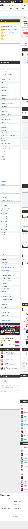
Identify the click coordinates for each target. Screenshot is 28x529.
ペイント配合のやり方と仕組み (7, 299)
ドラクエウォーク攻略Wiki (16, 506)
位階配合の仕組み (4, 127)
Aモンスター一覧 (4, 216)
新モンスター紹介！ (4, 304)
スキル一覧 (3, 234)
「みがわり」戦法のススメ (6, 270)
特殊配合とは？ (4, 130)
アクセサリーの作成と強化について (7, 280)
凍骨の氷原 (3, 178)
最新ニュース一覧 (4, 71)
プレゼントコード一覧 (5, 312)
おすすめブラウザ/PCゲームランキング (10, 373)
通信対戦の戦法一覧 (4, 262)
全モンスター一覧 (4, 205)
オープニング (3, 151)
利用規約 (13, 495)
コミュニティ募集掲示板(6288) (6, 93)
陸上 (24, 259)
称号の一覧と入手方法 (5, 288)
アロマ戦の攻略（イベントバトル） (10, 26)
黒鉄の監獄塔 (3, 181)
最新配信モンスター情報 (8, 35)
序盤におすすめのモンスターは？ (7, 103)
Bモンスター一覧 (4, 218)
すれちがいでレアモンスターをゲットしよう (9, 135)
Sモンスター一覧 (4, 213)
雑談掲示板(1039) (4, 87)
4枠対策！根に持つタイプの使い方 (7, 267)
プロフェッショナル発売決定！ (7, 74)
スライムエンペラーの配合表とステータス (11, 32)
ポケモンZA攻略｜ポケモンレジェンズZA (19, 499)
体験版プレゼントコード (5, 143)
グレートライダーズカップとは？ (7, 296)
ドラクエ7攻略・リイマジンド (17, 501)
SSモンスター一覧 (4, 210)
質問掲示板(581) (4, 90)
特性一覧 (2, 257)
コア (1, 186)
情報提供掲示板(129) (4, 95)
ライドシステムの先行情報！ (6, 302)
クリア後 (2, 192)
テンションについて (4, 111)
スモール (24, 266)
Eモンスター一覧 (4, 226)
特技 (11, 8)
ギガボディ (25, 269)
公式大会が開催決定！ (5, 264)
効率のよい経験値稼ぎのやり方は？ (7, 119)
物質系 (24, 238)
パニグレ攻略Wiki (15, 513)
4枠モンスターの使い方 (5, 272)
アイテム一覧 (3, 283)
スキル (17, 8)
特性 (23, 8)
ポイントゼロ (3, 194)
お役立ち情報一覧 (4, 100)
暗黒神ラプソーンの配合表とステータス (10, 38)
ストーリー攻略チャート (5, 148)
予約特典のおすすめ (4, 315)
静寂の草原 (3, 154)
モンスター (4, 8)
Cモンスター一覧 (4, 221)
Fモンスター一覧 (4, 229)
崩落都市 (2, 156)
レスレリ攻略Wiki (15, 516)
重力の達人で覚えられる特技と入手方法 (10, 29)
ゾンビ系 (24, 240)
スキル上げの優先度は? (5, 116)
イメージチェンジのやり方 (6, 294)
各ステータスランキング (5, 208)
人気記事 (5, 24)
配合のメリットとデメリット (6, 114)
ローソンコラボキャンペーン (6, 320)
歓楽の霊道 (3, 159)
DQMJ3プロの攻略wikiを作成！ (7, 77)
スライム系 (25, 233)
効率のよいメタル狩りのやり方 (7, 122)
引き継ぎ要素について (5, 106)
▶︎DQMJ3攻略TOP (4, 66)
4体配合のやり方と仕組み (5, 132)
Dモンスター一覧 (4, 224)
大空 (1, 189)
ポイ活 (9, 1)
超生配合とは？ (4, 291)
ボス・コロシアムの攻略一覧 (6, 200)
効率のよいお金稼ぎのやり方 (6, 124)
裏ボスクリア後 (4, 197)
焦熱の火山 (3, 184)
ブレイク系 (25, 242)
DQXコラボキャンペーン (5, 318)
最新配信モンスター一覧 (5, 79)
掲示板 (15, 24)
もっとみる (17, 42)
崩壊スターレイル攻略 (16, 504)
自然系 (24, 235)
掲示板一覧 (3, 85)
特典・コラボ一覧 (4, 310)
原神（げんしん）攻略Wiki (16, 508)
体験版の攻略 (3, 140)
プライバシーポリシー (21, 495)
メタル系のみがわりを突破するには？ (8, 275)
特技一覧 (2, 254)
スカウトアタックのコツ (5, 108)
